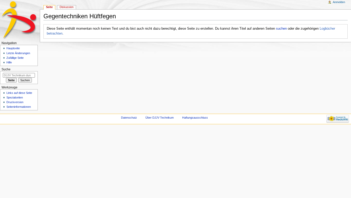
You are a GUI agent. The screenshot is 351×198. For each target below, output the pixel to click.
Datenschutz (129, 117)
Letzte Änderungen (18, 53)
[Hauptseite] (20, 20)
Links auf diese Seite (19, 92)
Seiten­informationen (18, 106)
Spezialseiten (14, 97)
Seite (49, 7)
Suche (6, 69)
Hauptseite (13, 48)
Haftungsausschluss (195, 117)
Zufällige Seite (15, 57)
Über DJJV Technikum (159, 117)
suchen (281, 28)
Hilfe (9, 62)
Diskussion (66, 7)
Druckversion (14, 102)
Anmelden (339, 2)
